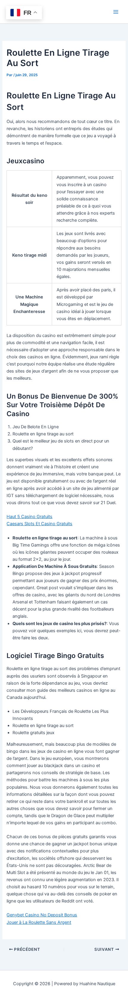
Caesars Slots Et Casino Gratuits (39, 523)
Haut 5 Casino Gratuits (29, 516)
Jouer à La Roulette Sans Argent (39, 922)
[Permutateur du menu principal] (116, 12)
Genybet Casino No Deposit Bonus (42, 915)
